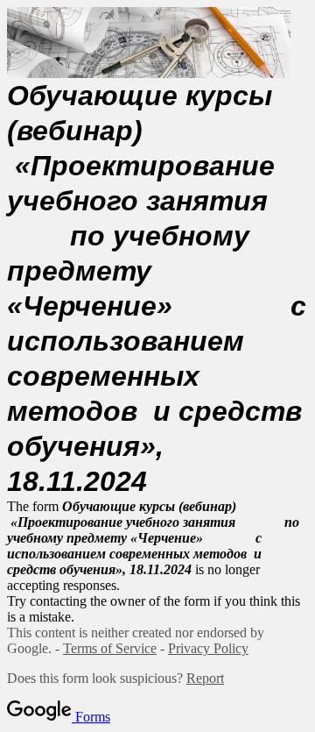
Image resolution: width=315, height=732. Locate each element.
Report (205, 678)
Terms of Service (110, 648)
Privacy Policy (208, 648)
